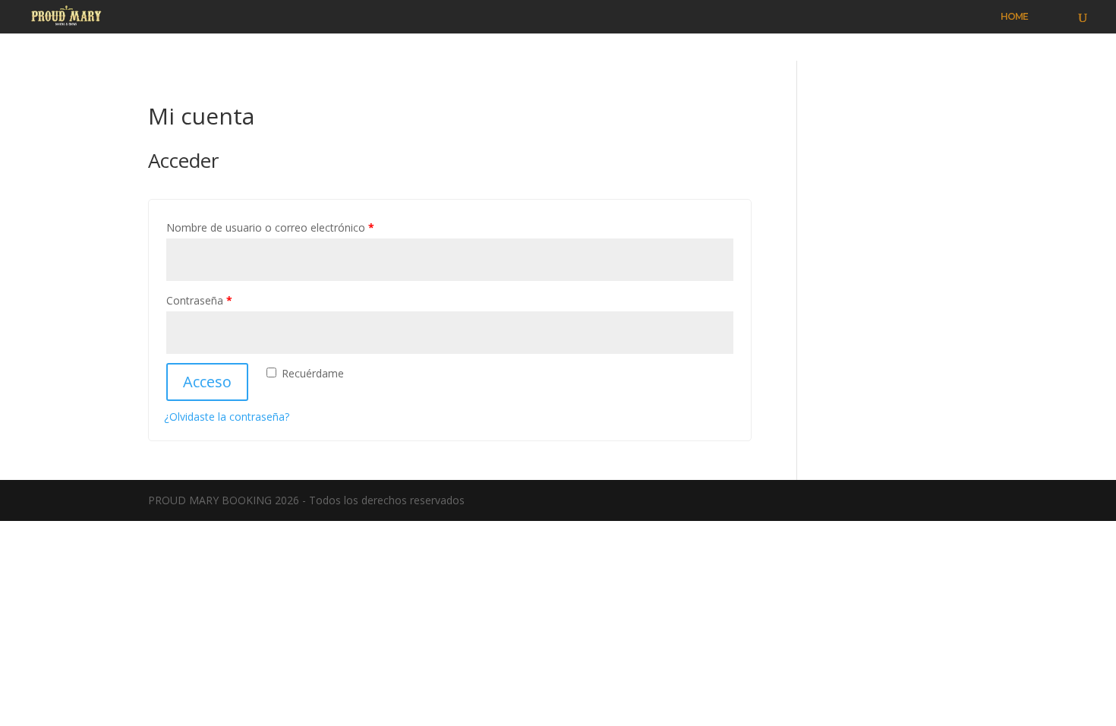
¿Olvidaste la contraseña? (226, 416)
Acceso (207, 381)
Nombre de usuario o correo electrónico (270, 227)
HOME (1014, 16)
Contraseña (199, 300)
